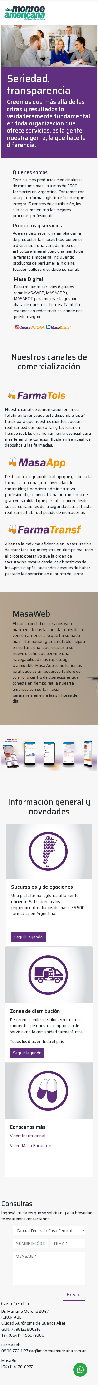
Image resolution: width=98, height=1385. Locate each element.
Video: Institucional (27, 1136)
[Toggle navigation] (87, 13)
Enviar (74, 1294)
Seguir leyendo (28, 937)
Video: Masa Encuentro (31, 1146)
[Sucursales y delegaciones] (49, 851)
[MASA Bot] (80, 1370)
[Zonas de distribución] (49, 975)
